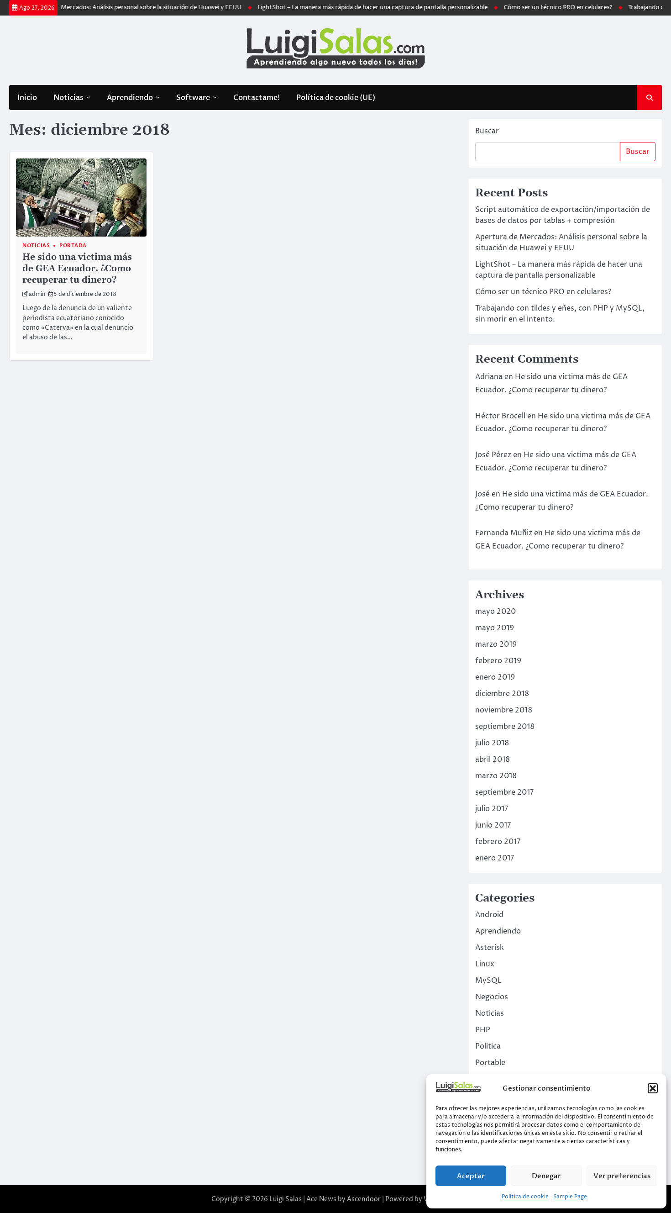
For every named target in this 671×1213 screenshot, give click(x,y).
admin (37, 294)
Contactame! (256, 98)
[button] (652, 1088)
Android (489, 915)
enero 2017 (494, 858)
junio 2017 (493, 825)
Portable (490, 1063)
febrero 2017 (497, 842)
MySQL (488, 981)
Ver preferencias (621, 1176)
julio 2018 (492, 743)
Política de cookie (525, 1197)
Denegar (546, 1176)
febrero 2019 (498, 661)
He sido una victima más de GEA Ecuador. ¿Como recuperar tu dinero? (77, 269)
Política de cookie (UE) (335, 98)
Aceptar (471, 1176)
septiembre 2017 (504, 792)
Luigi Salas (285, 1199)
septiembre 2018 (505, 727)
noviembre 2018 (503, 710)
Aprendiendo (130, 98)
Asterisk (489, 948)
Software (193, 98)
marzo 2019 (496, 644)
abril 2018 (492, 759)
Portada (73, 245)
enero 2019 (495, 677)
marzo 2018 (496, 776)
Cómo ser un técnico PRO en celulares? (538, 7)
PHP (482, 1030)
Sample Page (570, 1197)
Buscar (487, 131)
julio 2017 (491, 809)
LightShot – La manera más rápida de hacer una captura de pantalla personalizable (353, 7)
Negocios (491, 997)
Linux (484, 964)
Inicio (27, 98)
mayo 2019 (494, 628)
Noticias (68, 98)
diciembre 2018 (502, 694)
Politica (488, 1046)
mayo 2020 (495, 611)
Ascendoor (364, 1199)
